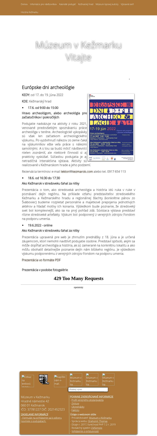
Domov (24, 4)
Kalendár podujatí (67, 4)
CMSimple (96, 428)
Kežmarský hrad (85, 4)
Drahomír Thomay (97, 421)
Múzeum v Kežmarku (100, 417)
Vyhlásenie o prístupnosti (85, 431)
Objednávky (77, 406)
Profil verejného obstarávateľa (87, 400)
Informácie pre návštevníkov (43, 4)
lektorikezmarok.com (77, 171)
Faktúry (75, 410)
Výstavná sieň (127, 4)
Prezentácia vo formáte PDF (41, 260)
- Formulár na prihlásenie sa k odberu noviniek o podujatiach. (41, 419)
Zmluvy (75, 403)
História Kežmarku (29, 12)
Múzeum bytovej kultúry (107, 4)
